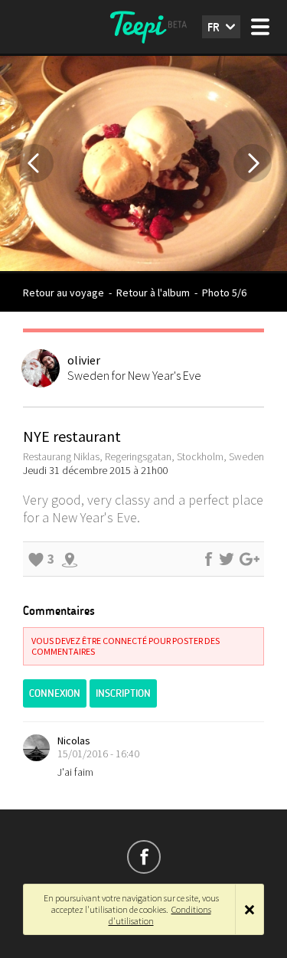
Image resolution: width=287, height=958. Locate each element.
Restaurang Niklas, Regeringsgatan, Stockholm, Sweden (143, 456)
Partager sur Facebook (208, 559)
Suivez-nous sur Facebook (144, 857)
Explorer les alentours (69, 559)
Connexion (54, 693)
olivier (83, 360)
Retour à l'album (153, 292)
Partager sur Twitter (226, 559)
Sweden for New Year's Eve (134, 375)
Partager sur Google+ (249, 559)
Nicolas (73, 740)
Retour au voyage (63, 292)
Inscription (123, 693)
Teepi (144, 27)
